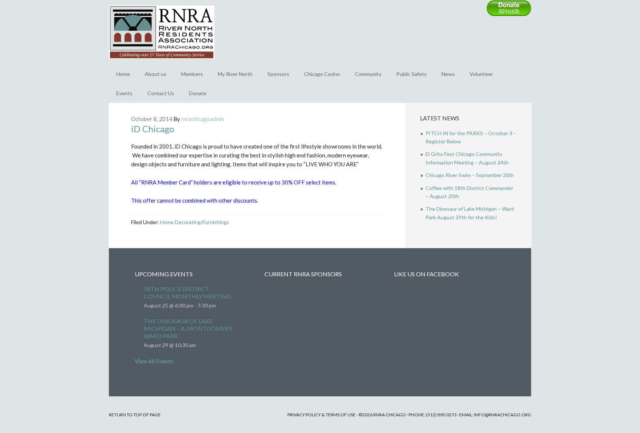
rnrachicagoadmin (202, 119)
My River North (235, 74)
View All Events (154, 361)
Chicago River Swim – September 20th (470, 175)
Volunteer (481, 74)
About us (155, 74)
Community (368, 74)
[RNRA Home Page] (161, 62)
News (448, 74)
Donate (197, 93)
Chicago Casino (322, 74)
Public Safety (411, 74)
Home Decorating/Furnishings (194, 222)
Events (124, 93)
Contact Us (160, 93)
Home (123, 74)
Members (192, 74)
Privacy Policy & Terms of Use (321, 414)
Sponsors (278, 74)
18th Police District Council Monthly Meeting (187, 292)
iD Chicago (152, 128)
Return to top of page (135, 414)
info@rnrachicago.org (502, 414)
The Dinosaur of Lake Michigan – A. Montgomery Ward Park (188, 328)
